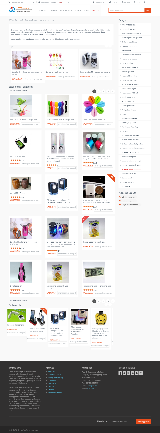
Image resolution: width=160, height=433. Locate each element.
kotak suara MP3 (128, 97)
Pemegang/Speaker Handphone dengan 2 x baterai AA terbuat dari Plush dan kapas (80, 333)
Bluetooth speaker (129, 29)
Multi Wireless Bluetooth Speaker (23, 119)
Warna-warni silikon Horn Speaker (60, 119)
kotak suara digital (129, 88)
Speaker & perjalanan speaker (134, 148)
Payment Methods (55, 393)
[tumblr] (136, 373)
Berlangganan (143, 421)
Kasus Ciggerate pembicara (94, 242)
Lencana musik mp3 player (23, 72)
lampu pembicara (128, 105)
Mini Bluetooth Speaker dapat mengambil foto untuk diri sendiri (96, 201)
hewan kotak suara (129, 59)
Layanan (115, 2)
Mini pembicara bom (18, 156)
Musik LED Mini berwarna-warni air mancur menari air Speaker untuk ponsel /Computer (60, 158)
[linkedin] (132, 373)
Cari (147, 10)
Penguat (125, 131)
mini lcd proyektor (128, 201)
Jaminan (127, 2)
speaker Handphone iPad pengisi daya (16, 329)
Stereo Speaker (128, 182)
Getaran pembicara (129, 42)
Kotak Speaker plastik (130, 84)
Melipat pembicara (129, 110)
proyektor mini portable (131, 205)
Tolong (148, 2)
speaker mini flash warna (132, 165)
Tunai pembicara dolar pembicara (97, 286)
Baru (86, 10)
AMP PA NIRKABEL (128, 25)
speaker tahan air (129, 173)
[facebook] (120, 373)
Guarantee (52, 381)
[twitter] (124, 373)
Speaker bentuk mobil (130, 152)
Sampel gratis (100, 2)
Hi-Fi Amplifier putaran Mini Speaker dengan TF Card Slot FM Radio (97, 157)
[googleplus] (128, 373)
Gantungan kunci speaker (132, 37)
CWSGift (11, 20)
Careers (51, 387)
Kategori (53, 10)
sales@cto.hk (92, 386)
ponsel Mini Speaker (18, 193)
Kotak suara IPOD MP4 (130, 93)
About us (51, 372)
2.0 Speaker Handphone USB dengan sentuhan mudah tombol (60, 201)
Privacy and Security (55, 378)
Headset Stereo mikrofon (131, 54)
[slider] (15, 160)
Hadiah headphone (129, 46)
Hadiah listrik (19, 20)
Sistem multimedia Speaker (132, 144)
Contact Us (52, 384)
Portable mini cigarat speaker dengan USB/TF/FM (92, 73)
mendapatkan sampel (30, 124)
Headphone (126, 50)
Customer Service (54, 375)
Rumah (42, 10)
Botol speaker (16, 286)
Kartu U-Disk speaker (130, 67)
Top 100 (95, 10)
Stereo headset (128, 178)
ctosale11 (91, 388)
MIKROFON (126, 114)
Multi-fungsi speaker (130, 118)
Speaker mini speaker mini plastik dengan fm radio (101, 331)
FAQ (138, 2)
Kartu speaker (127, 63)
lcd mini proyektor (128, 197)
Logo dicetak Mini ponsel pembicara (61, 72)
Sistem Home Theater (130, 139)
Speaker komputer (129, 156)
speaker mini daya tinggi (131, 161)
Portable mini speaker (130, 135)
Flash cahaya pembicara (131, 33)
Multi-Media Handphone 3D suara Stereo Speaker (57, 330)
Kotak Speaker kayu (130, 80)
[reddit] (141, 373)
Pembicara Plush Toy (130, 127)
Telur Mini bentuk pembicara (94, 119)
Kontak (78, 10)
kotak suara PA (128, 101)
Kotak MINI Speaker (129, 76)
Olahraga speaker (129, 122)
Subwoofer (126, 186)
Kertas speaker (128, 71)
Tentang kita (66, 10)
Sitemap (51, 390)
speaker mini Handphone (47, 20)
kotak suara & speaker (31, 20)
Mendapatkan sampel (32, 76)
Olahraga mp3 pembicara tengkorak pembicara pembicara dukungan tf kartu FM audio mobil (61, 244)
